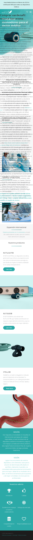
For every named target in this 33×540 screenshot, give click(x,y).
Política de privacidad (6, 535)
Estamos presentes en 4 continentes (14, 232)
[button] (30, 12)
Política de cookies (22, 535)
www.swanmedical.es (6, 55)
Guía (9, 198)
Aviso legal (15, 535)
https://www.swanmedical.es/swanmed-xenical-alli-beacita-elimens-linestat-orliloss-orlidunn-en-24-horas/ (16, 207)
